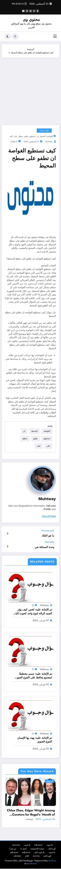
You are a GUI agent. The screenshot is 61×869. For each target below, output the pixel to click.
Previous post (48, 530)
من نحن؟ (12, 852)
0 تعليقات (13, 141)
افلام (27, 859)
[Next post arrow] (7, 546)
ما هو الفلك (48, 535)
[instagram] (26, 10)
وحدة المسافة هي (44, 547)
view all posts (49, 516)
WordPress (52, 864)
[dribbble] (30, 10)
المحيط (43, 136)
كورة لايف (52, 852)
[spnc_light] (7, 36)
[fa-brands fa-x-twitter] (34, 10)
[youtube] (23, 10)
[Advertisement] (30, 89)
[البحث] (15, 36)
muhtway (48, 141)
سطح (21, 136)
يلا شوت (49, 848)
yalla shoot (38, 848)
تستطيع (33, 136)
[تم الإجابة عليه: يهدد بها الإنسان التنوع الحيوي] (30, 715)
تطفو (26, 136)
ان (38, 136)
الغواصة (50, 136)
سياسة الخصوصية (37, 852)
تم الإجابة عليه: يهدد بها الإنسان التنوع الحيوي (34, 739)
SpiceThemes (32, 867)
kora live (36, 859)
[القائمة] (55, 36)
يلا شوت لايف (39, 856)
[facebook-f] (37, 10)
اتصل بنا (23, 852)
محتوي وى (31, 19)
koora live (16, 848)
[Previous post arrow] (7, 534)
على (15, 136)
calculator (17, 859)
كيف (11, 136)
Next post (49, 542)
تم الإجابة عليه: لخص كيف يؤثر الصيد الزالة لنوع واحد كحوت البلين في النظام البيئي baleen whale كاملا (32, 611)
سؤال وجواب (44, 130)
